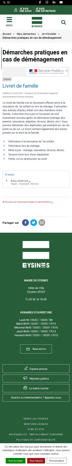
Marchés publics (39, 378)
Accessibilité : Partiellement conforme (36, 434)
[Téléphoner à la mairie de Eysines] (4, 2)
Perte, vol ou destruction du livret (27, 158)
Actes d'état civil (19, 181)
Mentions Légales (36, 424)
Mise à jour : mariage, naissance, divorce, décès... (36, 150)
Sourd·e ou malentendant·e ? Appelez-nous (36, 397)
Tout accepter (15, 460)
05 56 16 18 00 (37, 299)
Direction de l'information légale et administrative (28, 202)
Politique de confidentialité (36, 440)
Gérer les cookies (36, 419)
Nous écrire (39, 349)
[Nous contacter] (8, 2)
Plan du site (36, 429)
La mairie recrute (39, 388)
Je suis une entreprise (45, 10)
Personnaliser (56, 460)
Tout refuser (36, 460)
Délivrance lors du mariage (24, 145)
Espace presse (38, 369)
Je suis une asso (25, 10)
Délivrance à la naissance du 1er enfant (31, 141)
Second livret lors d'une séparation (28, 154)
